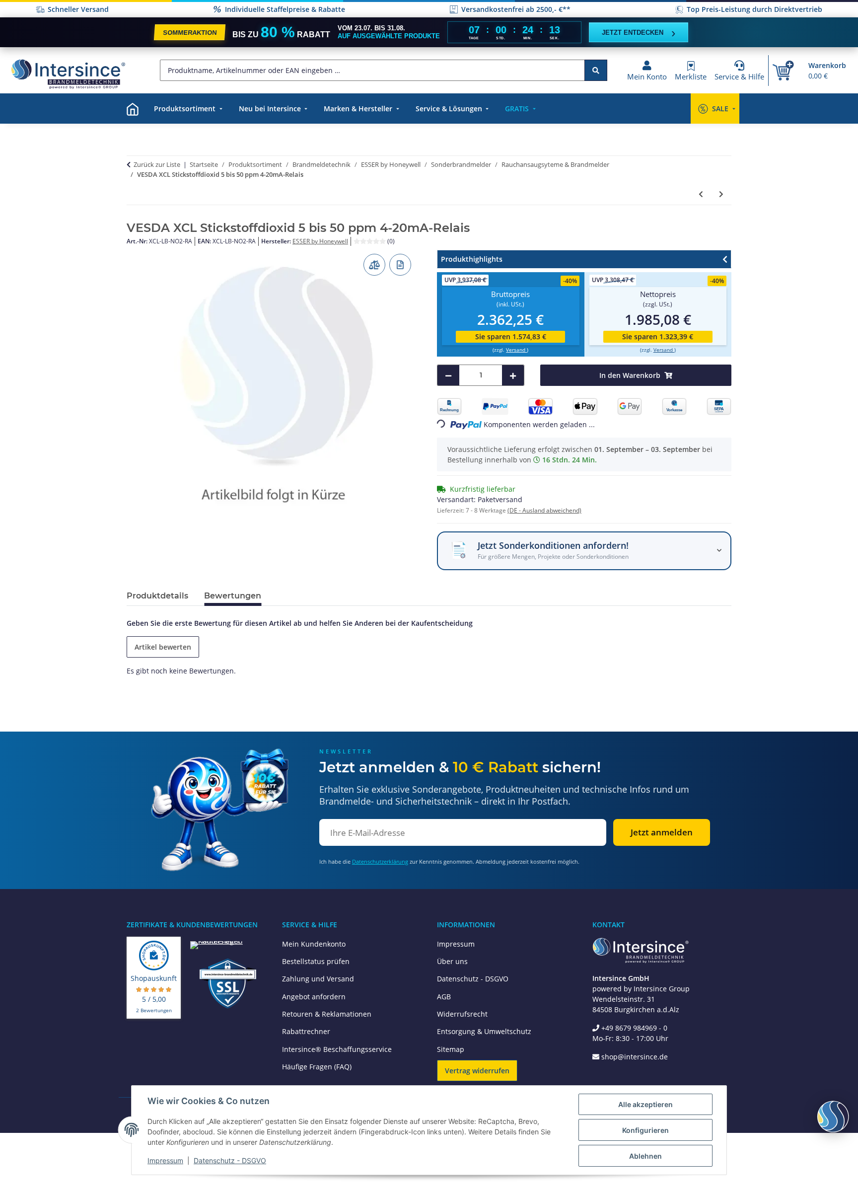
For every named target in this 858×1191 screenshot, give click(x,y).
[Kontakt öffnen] (833, 1116)
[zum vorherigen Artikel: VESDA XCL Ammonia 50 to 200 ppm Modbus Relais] (701, 194)
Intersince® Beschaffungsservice (337, 1049)
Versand (516, 349)
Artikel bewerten (163, 647)
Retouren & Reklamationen (326, 1014)
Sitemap (450, 1049)
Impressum (456, 944)
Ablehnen (645, 1156)
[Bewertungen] (370, 241)
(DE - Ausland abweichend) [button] (544, 510)
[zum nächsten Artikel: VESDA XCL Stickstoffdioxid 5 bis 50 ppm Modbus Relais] (721, 194)
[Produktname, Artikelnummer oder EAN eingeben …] (595, 70)
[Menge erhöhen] (513, 375)
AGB (444, 996)
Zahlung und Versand (318, 978)
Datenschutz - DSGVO (472, 978)
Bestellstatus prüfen (316, 961)
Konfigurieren (645, 1130)
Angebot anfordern (314, 996)
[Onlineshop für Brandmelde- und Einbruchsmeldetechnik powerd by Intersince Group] (68, 73)
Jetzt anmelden (662, 832)
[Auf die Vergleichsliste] (374, 265)
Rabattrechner (306, 1031)
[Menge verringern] (448, 375)
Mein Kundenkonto (314, 944)
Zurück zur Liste (157, 164)
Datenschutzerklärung (380, 861)
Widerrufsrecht (462, 1014)
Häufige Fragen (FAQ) (317, 1066)
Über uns (452, 961)
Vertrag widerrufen (477, 1070)
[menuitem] (132, 108)
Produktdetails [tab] (157, 595)
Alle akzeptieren (645, 1104)
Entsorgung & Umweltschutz (484, 1031)
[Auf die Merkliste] (400, 265)
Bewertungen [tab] (232, 595)
